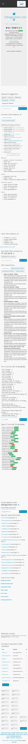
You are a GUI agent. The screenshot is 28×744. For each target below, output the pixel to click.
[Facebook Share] (7, 27)
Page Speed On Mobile (8, 271)
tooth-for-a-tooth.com (6, 677)
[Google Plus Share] (9, 27)
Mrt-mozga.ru (5, 534)
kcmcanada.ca (5, 665)
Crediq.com (4, 547)
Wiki (13, 100)
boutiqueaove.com (6, 662)
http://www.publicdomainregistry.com (13, 140)
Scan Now (23, 260)
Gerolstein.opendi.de (7, 520)
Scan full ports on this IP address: (9, 417)
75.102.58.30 (13, 237)
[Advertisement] (14, 67)
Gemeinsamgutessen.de (8, 559)
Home (7, 24)
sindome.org (4, 671)
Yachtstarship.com (6, 544)
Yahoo (11, 97)
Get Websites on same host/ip (8, 257)
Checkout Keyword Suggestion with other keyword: (13, 106)
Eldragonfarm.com (15, 24)
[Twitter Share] (11, 27)
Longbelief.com (5, 528)
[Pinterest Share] (15, 27)
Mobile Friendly (20, 271)
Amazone (5, 100)
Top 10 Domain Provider (8, 120)
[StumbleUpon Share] (17, 27)
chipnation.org (5, 668)
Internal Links (5, 268)
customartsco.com (6, 680)
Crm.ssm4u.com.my (6, 537)
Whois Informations (7, 117)
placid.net (4, 658)
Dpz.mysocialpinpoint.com (8, 562)
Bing (5, 97)
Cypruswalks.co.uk (6, 573)
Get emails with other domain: (8, 509)
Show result (23, 108)
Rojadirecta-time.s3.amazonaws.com (11, 540)
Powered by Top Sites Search (9, 740)
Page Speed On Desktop (17, 268)
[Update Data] (20, 114)
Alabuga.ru (4, 531)
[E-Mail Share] (21, 27)
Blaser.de (4, 517)
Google (18, 97)
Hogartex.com (5, 523)
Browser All (5, 684)
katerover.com (5, 674)
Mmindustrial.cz (5, 552)
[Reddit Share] (19, 27)
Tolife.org (4, 549)
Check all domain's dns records (7, 247)
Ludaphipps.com (6, 570)
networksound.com (6, 655)
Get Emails (23, 511)
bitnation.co (4, 652)
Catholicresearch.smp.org (8, 565)
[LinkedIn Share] (13, 27)
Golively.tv (4, 526)
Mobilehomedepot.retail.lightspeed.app (11, 555)
